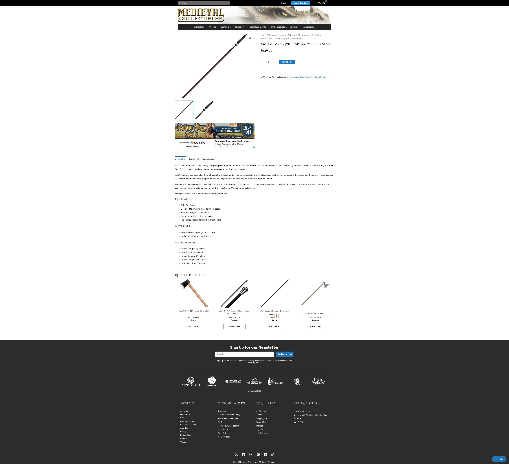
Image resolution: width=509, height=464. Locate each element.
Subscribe (284, 354)
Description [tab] (180, 159)
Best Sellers (223, 433)
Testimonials (223, 429)
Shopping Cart (262, 418)
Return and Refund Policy (229, 415)
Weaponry (272, 35)
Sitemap (300, 422)
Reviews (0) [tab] (193, 159)
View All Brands (254, 391)
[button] (250, 38)
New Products (224, 437)
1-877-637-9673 (303, 411)
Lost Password (262, 433)
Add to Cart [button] (193, 326)
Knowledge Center (188, 425)
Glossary (184, 442)
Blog (182, 418)
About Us (184, 411)
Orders (259, 415)
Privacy (183, 431)
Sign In (284, 3)
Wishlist (259, 426)
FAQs (220, 422)
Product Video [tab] (209, 159)
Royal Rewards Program (229, 426)
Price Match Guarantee (228, 418)
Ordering (222, 411)
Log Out (259, 429)
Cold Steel (291, 77)
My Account (261, 411)
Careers (183, 438)
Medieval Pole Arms (288, 35)
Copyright (184, 428)
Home (263, 35)
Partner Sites (185, 435)
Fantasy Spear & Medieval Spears (311, 77)
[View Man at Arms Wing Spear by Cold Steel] (184, 110)
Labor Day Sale (300, 3)
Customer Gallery (187, 421)
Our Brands (185, 414)
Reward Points (262, 422)
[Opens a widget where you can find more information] (499, 459)
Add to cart (287, 62)
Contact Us (300, 418)
